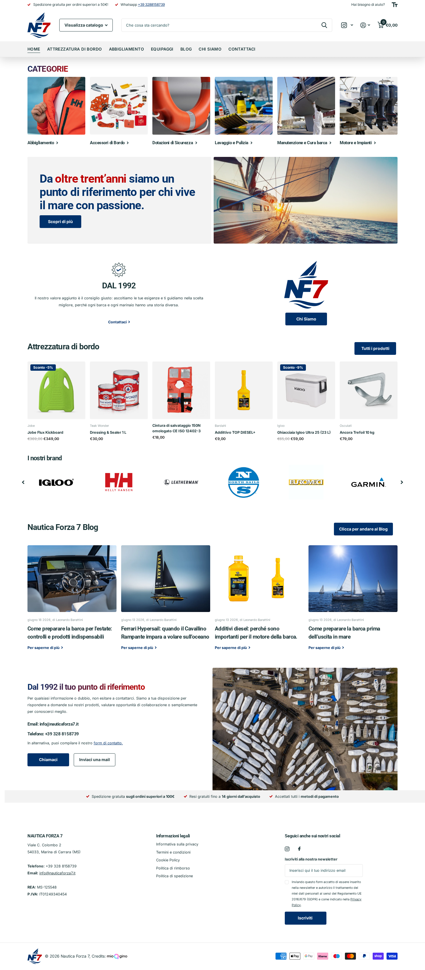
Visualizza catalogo (84, 25)
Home (33, 49)
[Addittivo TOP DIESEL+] (244, 390)
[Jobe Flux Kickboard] (56, 390)
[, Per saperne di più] (347, 25)
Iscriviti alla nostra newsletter (311, 859)
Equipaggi (162, 49)
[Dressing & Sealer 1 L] (119, 390)
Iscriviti (305, 917)
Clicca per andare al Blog (363, 528)
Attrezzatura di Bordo (74, 49)
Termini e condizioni (173, 852)
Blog (186, 49)
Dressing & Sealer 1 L (108, 432)
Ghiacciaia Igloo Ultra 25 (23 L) (304, 432)
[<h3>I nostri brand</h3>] (56, 482)
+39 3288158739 (151, 4)
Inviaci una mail (94, 759)
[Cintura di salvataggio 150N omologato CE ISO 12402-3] (181, 390)
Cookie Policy (168, 860)
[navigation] (23, 482)
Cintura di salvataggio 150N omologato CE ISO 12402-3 (176, 428)
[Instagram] (287, 849)
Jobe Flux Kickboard (45, 432)
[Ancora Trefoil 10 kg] (369, 390)
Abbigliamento (126, 49)
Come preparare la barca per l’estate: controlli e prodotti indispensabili (72, 601)
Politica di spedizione (174, 876)
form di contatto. (108, 743)
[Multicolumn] (306, 285)
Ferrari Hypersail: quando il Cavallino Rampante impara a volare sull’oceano (165, 601)
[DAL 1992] (118, 269)
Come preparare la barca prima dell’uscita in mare (353, 601)
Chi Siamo (210, 49)
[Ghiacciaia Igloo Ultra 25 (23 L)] (306, 390)
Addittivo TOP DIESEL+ (235, 432)
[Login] (365, 25)
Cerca (324, 25)
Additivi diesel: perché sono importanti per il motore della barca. (259, 601)
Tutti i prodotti (375, 348)
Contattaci (241, 49)
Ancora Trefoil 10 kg (357, 432)
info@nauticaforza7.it (59, 724)
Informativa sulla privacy (177, 844)
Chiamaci (48, 759)
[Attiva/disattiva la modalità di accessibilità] (395, 4)
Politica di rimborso (173, 868)
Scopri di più (60, 221)
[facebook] (299, 849)
